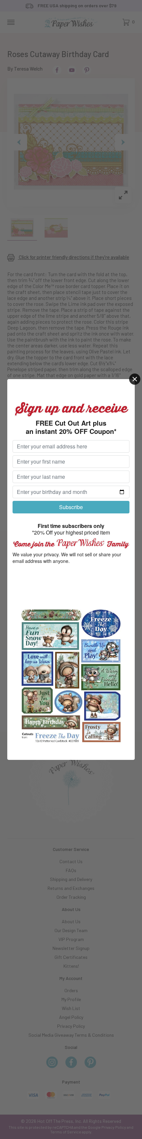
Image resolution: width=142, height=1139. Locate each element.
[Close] (134, 379)
